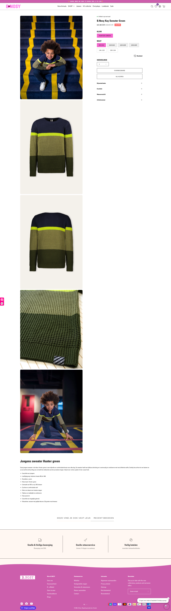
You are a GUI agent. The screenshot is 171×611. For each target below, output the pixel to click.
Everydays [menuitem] (96, 6)
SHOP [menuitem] (70, 6)
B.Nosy (79, 608)
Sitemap (103, 587)
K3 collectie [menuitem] (87, 6)
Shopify (95, 608)
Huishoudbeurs (52, 594)
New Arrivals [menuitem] (61, 6)
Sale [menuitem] (112, 6)
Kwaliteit (99, 89)
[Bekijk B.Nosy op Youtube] (31, 603)
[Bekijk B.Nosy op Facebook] (26, 603)
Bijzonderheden (101, 83)
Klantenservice (78, 576)
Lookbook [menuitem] (105, 6)
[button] (152, 6)
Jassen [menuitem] (78, 6)
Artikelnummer (101, 100)
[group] (85, 1)
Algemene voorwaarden (108, 581)
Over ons (50, 581)
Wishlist (76, 581)
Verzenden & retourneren (82, 587)
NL (84, 604)
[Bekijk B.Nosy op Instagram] (21, 603)
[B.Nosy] (13, 6)
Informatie (104, 576)
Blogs (49, 597)
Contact (76, 594)
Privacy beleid (105, 584)
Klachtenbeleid (106, 590)
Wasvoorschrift (101, 94)
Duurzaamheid (51, 584)
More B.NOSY (51, 576)
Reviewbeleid (105, 594)
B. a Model (50, 587)
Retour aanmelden (80, 590)
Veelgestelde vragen (80, 584)
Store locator (51, 590)
